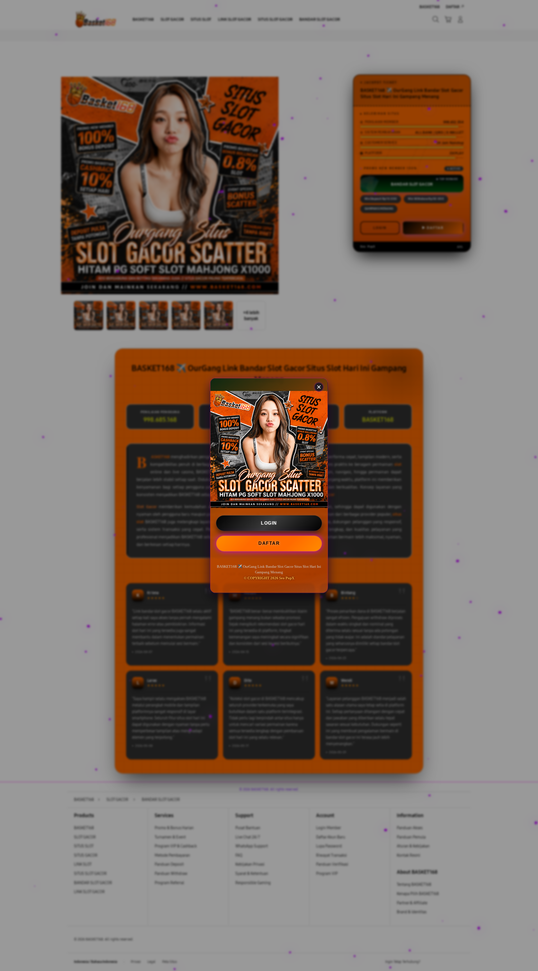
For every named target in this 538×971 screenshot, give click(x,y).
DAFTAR (269, 543)
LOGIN (269, 523)
